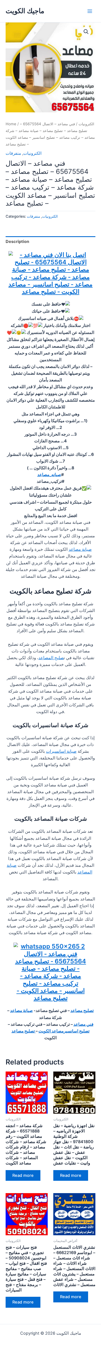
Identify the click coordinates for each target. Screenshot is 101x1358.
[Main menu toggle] (89, 11)
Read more (23, 1175)
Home (11, 124)
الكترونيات (86, 124)
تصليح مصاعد (82, 1010)
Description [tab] (17, 241)
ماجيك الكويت (25, 11)
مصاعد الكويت (51, 1031)
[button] (86, 32)
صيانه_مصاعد (49, 474)
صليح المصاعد (51, 657)
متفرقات (13, 153)
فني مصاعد (83, 1024)
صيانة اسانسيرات (61, 751)
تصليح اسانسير (76, 1031)
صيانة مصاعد (80, 549)
